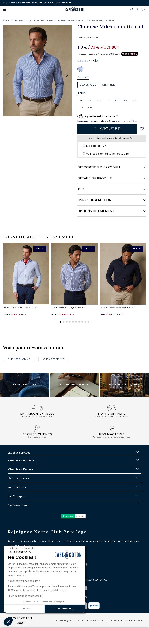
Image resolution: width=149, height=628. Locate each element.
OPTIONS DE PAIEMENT (95, 211)
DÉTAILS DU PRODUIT (94, 178)
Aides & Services (19, 452)
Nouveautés (24, 384)
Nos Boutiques (124, 384)
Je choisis (24, 608)
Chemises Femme (54, 359)
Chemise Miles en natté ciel (100, 20)
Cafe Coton (74, 9)
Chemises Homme (22, 20)
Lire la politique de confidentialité (25, 596)
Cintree (108, 84)
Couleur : (84, 61)
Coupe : (83, 77)
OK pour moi (65, 608)
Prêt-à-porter (18, 478)
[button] (67, 75)
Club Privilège (74, 384)
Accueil (6, 20)
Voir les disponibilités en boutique (107, 153)
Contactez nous (18, 505)
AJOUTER (110, 128)
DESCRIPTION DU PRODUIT (98, 167)
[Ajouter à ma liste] (141, 129)
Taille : (82, 93)
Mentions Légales (63, 620)
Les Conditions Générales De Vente (126, 620)
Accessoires (17, 487)
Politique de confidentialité (90, 620)
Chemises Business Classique (69, 20)
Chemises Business (43, 20)
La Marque (16, 496)
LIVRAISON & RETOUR (94, 200)
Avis (80, 189)
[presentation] (3, 3)
